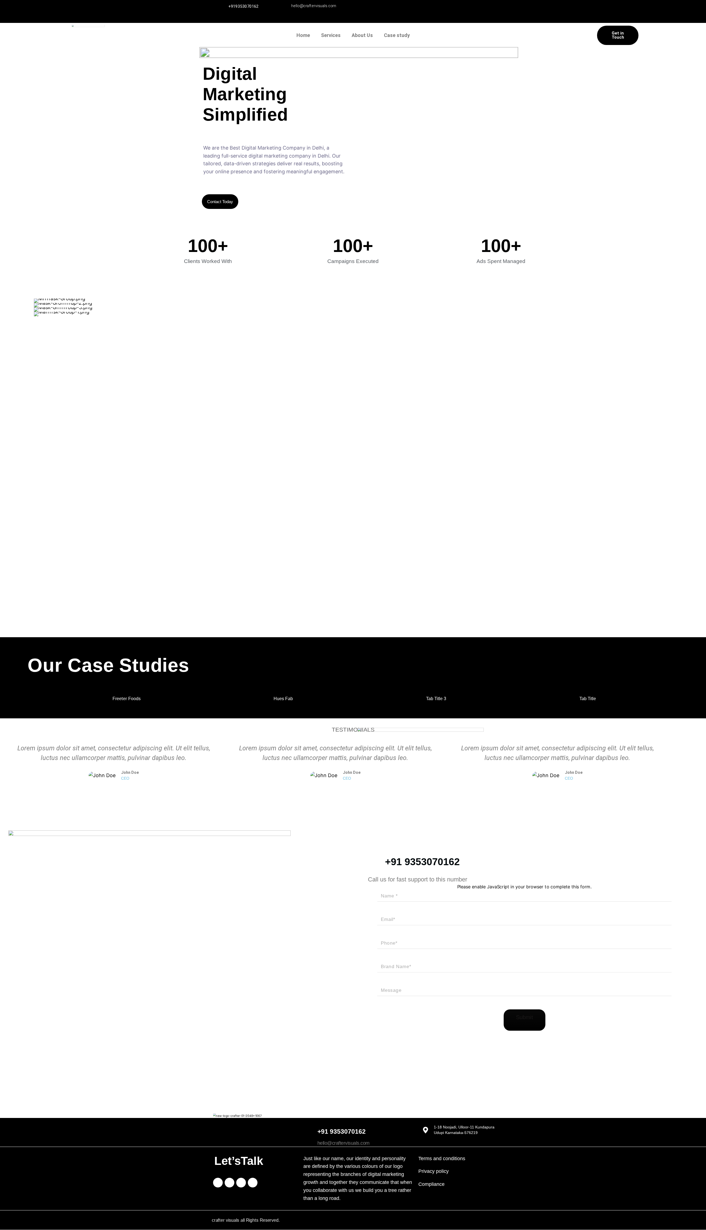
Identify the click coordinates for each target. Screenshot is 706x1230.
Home (303, 35)
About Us (362, 35)
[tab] (125, 699)
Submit (524, 1017)
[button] (11, 308)
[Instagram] (407, 10)
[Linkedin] (426, 10)
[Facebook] (389, 10)
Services (331, 35)
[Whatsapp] (444, 10)
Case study (397, 35)
